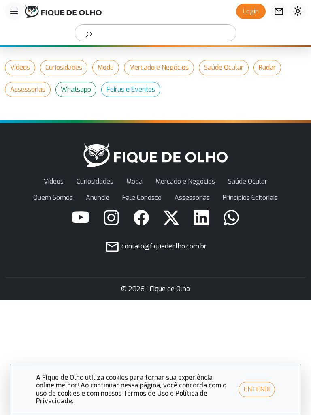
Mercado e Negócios (159, 67)
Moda (106, 67)
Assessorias (27, 89)
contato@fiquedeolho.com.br (163, 246)
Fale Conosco (142, 197)
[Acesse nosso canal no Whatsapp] (231, 217)
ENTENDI (257, 389)
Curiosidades (63, 67)
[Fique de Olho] (63, 11)
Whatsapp (76, 89)
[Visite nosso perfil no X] (171, 217)
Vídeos (20, 67)
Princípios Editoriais (250, 197)
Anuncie (97, 197)
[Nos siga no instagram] (111, 217)
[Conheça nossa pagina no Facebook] (141, 217)
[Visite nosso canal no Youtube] (80, 217)
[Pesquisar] (89, 32)
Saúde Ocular (223, 67)
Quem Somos (53, 197)
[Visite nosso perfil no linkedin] (201, 217)
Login (251, 11)
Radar (267, 67)
